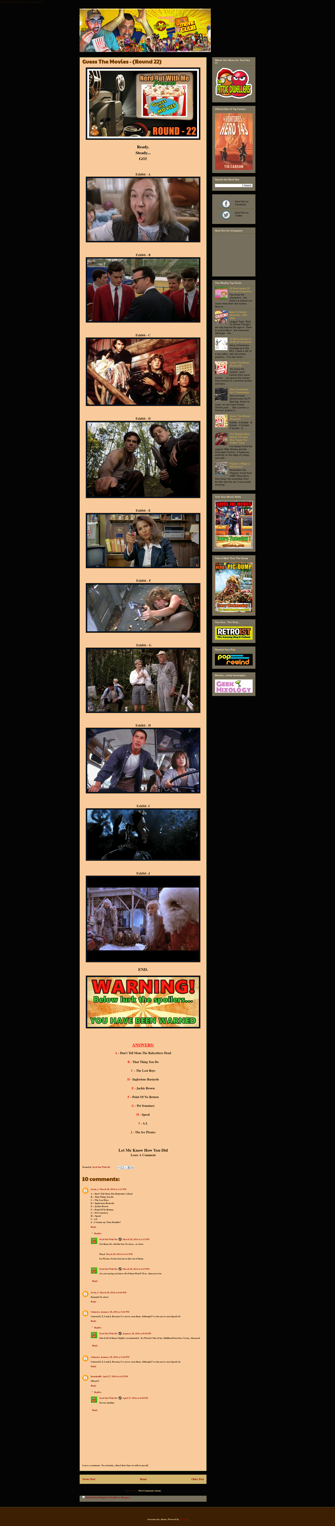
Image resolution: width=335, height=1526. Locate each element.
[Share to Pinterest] (132, 1167)
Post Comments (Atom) (150, 1490)
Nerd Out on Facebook (226, 204)
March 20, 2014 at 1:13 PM (136, 1239)
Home (143, 1479)
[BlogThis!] (122, 1167)
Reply (93, 1226)
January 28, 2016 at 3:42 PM (115, 1357)
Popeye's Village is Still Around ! (239, 465)
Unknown (95, 1311)
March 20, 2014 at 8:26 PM (113, 1292)
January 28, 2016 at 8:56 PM (137, 1333)
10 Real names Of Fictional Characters (240, 290)
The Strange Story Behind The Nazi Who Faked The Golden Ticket (239, 438)
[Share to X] (126, 1167)
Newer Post (88, 1479)
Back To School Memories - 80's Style (238, 315)
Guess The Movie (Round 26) (239, 364)
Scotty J (95, 1189)
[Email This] (119, 1167)
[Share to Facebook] (129, 1167)
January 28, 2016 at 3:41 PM (115, 1311)
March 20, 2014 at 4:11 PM (119, 1254)
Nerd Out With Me (108, 1239)
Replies (97, 1233)
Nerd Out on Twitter (226, 215)
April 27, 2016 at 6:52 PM (115, 1376)
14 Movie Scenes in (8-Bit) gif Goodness (240, 340)
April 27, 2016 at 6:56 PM (135, 1398)
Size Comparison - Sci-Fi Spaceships (239, 391)
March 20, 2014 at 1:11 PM (113, 1189)
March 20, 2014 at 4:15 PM (136, 1268)
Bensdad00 (96, 1376)
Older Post (197, 1479)
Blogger (183, 1519)
